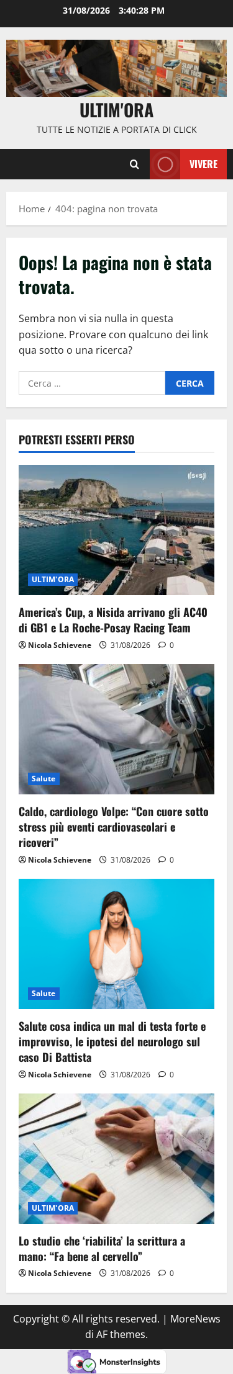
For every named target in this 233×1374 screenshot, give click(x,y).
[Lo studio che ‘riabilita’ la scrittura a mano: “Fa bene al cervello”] (116, 1158)
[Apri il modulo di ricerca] (134, 164)
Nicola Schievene (59, 645)
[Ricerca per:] (92, 383)
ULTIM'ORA (53, 579)
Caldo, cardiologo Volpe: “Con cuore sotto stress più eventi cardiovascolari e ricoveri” (114, 826)
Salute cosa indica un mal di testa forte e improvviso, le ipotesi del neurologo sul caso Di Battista (112, 1041)
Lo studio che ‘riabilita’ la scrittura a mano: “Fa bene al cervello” (102, 1248)
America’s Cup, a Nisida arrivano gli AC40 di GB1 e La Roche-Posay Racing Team (113, 619)
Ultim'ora (116, 109)
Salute (44, 778)
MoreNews (195, 1319)
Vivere (203, 163)
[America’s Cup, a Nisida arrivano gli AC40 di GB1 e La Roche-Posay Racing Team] (116, 530)
